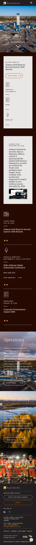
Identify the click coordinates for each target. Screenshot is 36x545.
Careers (14, 531)
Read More (15, 76)
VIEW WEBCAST (13, 277)
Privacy (29, 531)
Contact (7, 531)
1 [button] (4, 240)
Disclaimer (22, 531)
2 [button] (7, 240)
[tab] (5, 240)
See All (9, 475)
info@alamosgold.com (12, 526)
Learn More (11, 383)
